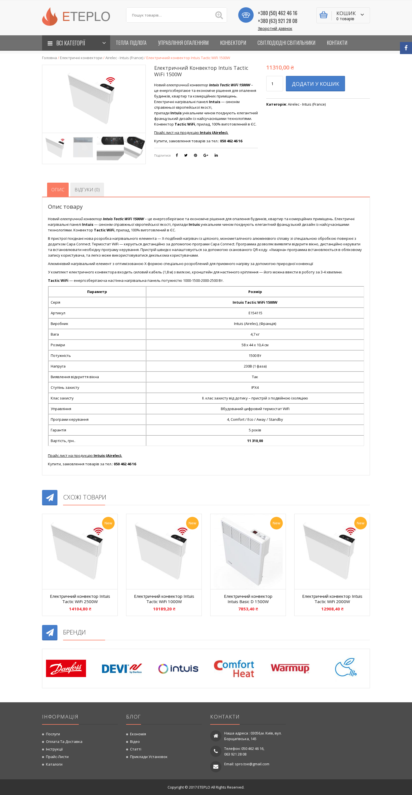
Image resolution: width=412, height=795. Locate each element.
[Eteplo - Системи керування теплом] (80, 15)
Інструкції (54, 749)
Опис (57, 190)
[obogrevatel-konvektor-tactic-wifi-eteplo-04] (137, 147)
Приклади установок (149, 756)
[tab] (58, 190)
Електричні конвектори (81, 57)
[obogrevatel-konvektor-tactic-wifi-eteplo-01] (56, 147)
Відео (135, 741)
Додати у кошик (315, 83)
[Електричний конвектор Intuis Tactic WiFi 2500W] (79, 551)
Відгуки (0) (87, 190)
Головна (49, 57)
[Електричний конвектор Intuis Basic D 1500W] (248, 551)
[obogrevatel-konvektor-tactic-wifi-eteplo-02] (83, 147)
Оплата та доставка (64, 741)
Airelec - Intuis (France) (124, 57)
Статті (135, 749)
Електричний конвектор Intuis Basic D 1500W (248, 599)
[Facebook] (406, 48)
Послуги (53, 733)
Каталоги (54, 764)
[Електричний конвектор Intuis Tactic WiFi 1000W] (164, 551)
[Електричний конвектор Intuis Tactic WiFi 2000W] (332, 551)
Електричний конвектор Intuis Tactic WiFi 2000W (332, 599)
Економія (138, 733)
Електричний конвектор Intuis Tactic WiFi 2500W (80, 599)
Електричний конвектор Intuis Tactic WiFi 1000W (164, 599)
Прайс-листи (57, 756)
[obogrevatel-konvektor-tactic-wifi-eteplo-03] (110, 147)
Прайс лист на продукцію (191, 132)
